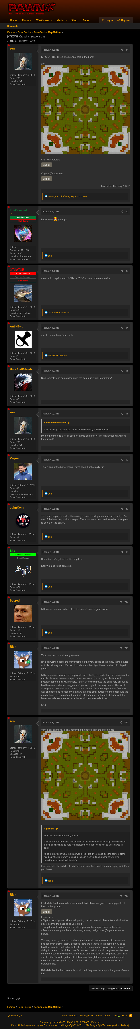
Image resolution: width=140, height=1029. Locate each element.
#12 (126, 722)
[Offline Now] (9, 45)
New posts (12, 26)
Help (124, 1015)
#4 (127, 327)
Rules (86, 20)
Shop (74, 20)
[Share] (122, 50)
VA (21, 81)
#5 (127, 370)
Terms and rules (69, 1015)
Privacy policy (86, 1015)
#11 (126, 647)
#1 (127, 49)
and (59, 312)
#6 (127, 413)
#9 (127, 551)
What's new (42, 20)
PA (21, 633)
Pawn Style (16, 1015)
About (107, 1015)
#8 (127, 508)
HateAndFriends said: (55, 422)
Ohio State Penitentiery (21, 494)
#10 (126, 601)
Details (124, 1025)
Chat (115, 1015)
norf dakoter (25, 312)
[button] (51, 20)
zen (11, 40)
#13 (126, 895)
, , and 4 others (67, 196)
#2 (127, 211)
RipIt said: (49, 828)
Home (13, 20)
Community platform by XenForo (70, 1022)
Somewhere (26, 256)
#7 (127, 459)
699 (26, 259)
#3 (127, 270)
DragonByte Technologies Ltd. (105, 1025)
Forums (26, 20)
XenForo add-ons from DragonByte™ (58, 1025)
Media (60, 20)
